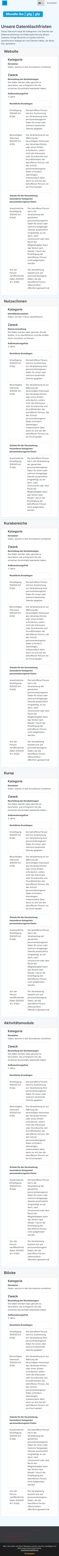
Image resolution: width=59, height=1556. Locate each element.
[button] (41, 3)
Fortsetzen (30, 1553)
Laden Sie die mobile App (16, 1539)
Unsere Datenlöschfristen (16, 1533)
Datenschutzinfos (12, 1536)
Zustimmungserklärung (29, 1550)
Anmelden (52, 3)
